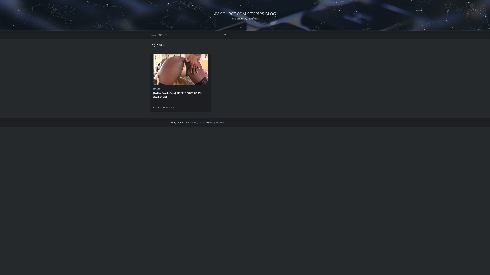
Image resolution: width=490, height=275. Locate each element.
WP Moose (220, 122)
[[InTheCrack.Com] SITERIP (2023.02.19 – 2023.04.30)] (180, 69)
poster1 (157, 107)
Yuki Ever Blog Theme (195, 122)
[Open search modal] (225, 35)
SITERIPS (161, 35)
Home (153, 35)
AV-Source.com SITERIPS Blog (245, 14)
